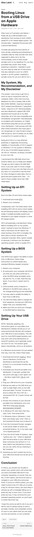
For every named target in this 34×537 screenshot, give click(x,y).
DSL (16, 375)
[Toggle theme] (13, 2)
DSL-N (23, 377)
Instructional (12, 519)
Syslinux (23, 357)
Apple (4, 519)
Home (3, 9)
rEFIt (20, 199)
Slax (4, 380)
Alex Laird (6, 2)
